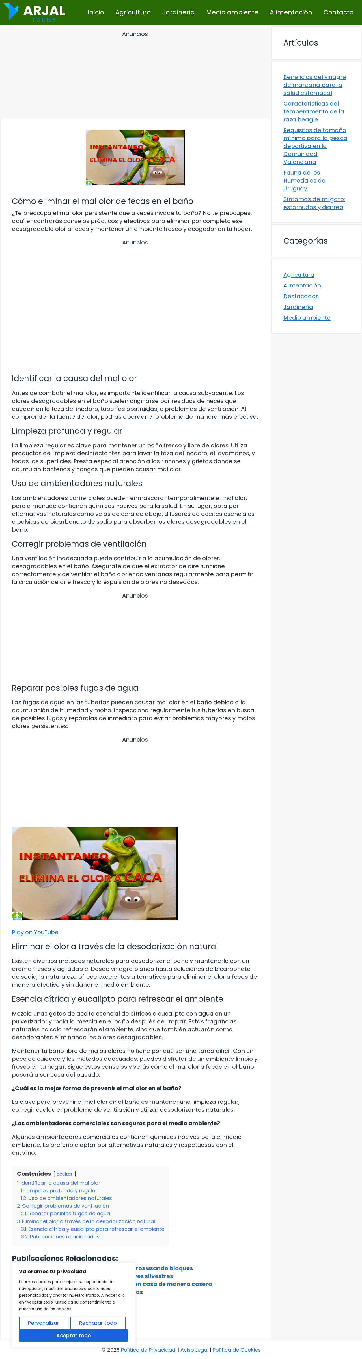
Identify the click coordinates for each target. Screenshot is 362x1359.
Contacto (339, 12)
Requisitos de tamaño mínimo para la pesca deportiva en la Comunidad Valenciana (315, 146)
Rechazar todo (98, 1322)
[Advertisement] (135, 75)
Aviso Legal (194, 1349)
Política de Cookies (237, 1349)
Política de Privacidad (148, 1349)
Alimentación (291, 12)
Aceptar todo (73, 1335)
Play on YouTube (35, 932)
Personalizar (43, 1322)
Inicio (96, 12)
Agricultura (133, 12)
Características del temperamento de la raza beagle (313, 111)
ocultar (65, 1174)
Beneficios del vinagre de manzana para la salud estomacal (314, 85)
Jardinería (178, 12)
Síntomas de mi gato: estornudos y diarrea (314, 203)
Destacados (301, 296)
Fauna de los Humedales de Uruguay (304, 180)
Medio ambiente (232, 12)
